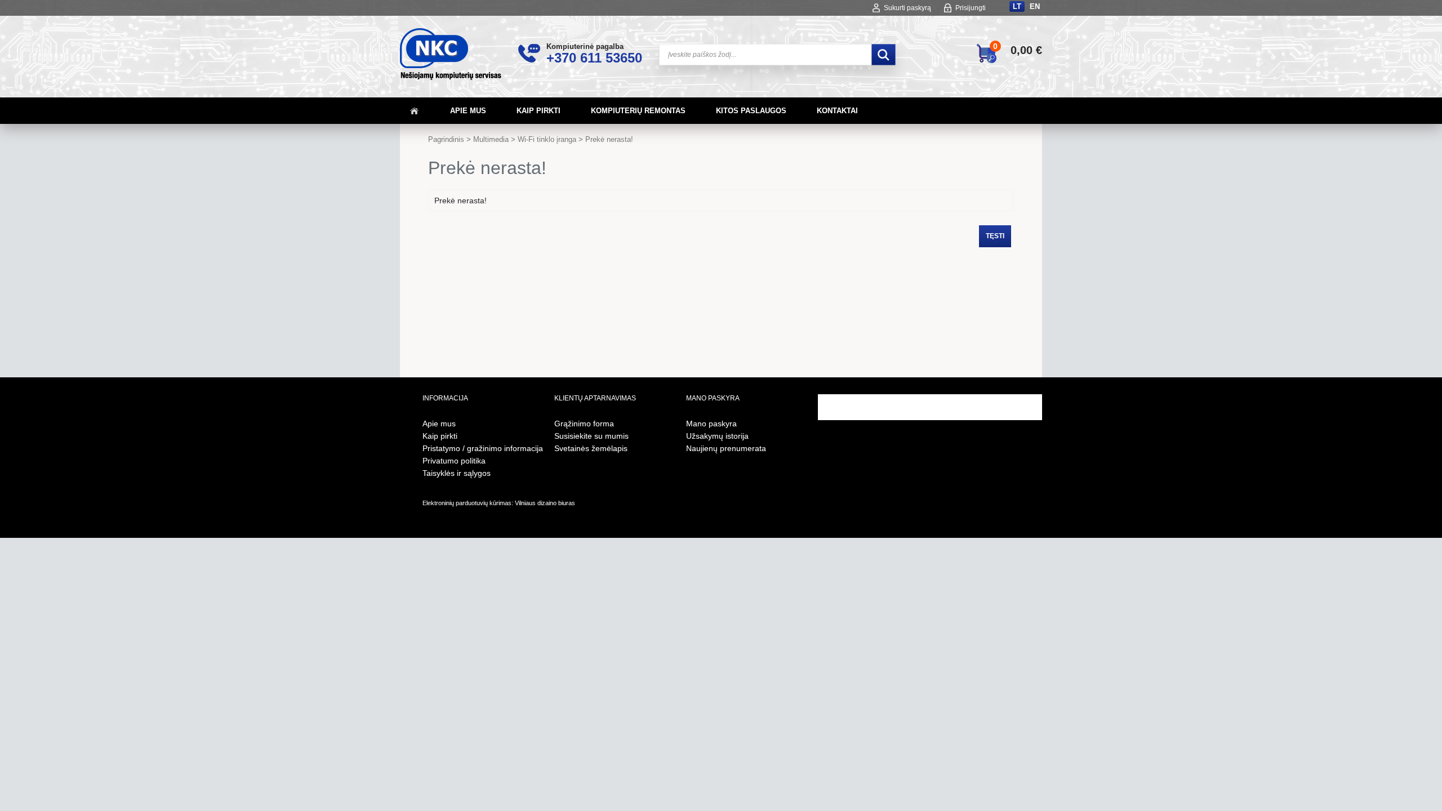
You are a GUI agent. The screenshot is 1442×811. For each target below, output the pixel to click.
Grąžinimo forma (584, 423)
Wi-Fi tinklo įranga (547, 139)
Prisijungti (970, 8)
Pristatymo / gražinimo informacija (482, 448)
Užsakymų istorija (717, 435)
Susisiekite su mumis (591, 435)
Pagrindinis (446, 139)
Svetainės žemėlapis (590, 448)
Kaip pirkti (538, 110)
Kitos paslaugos (751, 110)
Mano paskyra (711, 423)
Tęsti (995, 236)
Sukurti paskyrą (907, 8)
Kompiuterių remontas (638, 110)
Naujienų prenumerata (726, 448)
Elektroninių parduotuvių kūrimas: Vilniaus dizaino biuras (498, 503)
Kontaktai (837, 110)
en (1035, 6)
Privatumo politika (454, 460)
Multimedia (491, 139)
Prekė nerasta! (609, 139)
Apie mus (468, 110)
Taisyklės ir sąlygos (456, 473)
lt (1017, 6)
